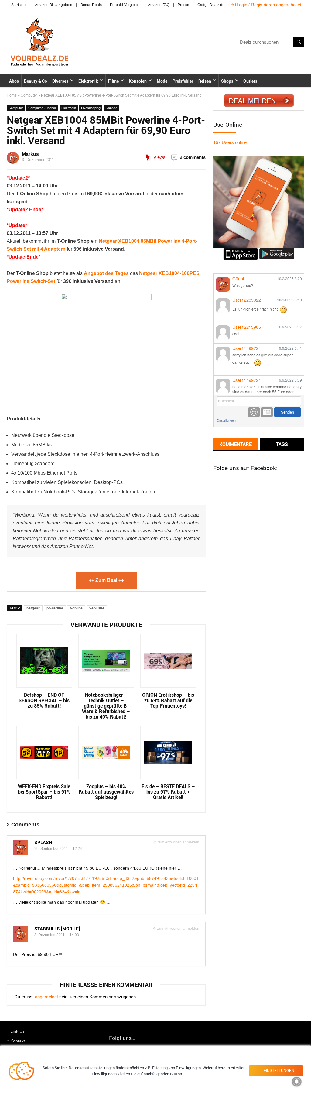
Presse (183, 5)
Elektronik (88, 81)
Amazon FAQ (158, 5)
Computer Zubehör (42, 108)
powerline (54, 608)
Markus (30, 154)
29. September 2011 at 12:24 (58, 848)
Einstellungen (226, 420)
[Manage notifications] (297, 1081)
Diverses (60, 81)
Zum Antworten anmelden (178, 842)
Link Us (17, 1031)
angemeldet (46, 996)
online (230, 142)
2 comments (193, 157)
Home (12, 95)
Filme (113, 81)
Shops (227, 81)
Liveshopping (91, 108)
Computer (29, 95)
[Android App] (276, 250)
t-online (76, 608)
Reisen (204, 81)
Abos (14, 81)
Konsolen (138, 81)
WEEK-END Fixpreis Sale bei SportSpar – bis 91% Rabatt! (44, 792)
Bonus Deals (91, 5)
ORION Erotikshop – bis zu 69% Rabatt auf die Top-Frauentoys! (168, 700)
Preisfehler (183, 81)
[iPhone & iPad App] (240, 250)
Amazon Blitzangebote (53, 5)
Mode (162, 81)
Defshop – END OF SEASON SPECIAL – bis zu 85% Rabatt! (44, 700)
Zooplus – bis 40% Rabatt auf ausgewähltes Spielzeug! (106, 792)
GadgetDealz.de (210, 5)
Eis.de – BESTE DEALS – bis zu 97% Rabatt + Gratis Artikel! (168, 792)
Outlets (250, 81)
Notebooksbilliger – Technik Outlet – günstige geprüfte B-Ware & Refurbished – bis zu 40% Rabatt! (106, 705)
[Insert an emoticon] (254, 412)
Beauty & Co (35, 81)
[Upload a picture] (267, 412)
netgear (33, 608)
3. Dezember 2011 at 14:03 (56, 935)
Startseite (19, 5)
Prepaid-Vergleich (125, 5)
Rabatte (111, 108)
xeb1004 (96, 608)
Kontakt (17, 1040)
